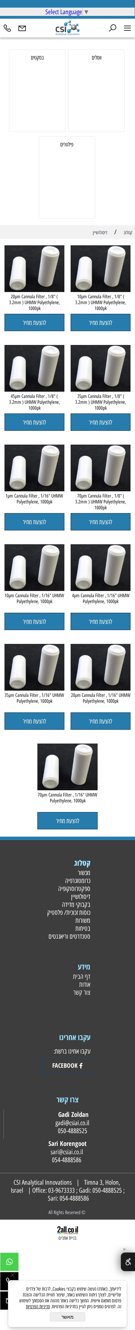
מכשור (83, 873)
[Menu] (127, 27)
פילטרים (66, 144)
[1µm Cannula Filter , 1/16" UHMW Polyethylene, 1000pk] (34, 489)
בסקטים (37, 57)
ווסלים (96, 57)
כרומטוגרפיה (76, 881)
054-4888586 (74, 1198)
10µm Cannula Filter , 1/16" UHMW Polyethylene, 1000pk (34, 598)
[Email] (22, 27)
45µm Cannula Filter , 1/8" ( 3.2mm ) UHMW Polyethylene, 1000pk (34, 402)
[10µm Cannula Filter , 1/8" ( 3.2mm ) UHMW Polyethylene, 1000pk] (100, 290)
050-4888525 (107, 1190)
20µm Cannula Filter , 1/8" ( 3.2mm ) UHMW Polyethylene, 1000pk (34, 302)
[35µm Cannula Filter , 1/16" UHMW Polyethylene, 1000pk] (34, 688)
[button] (100, 322)
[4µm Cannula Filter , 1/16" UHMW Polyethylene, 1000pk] (100, 589)
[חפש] (112, 27)
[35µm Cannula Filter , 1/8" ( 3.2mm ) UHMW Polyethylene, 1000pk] (100, 389)
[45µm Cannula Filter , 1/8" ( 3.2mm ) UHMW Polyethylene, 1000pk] (34, 389)
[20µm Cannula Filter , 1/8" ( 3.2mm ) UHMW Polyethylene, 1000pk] (34, 290)
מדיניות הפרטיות (38, 1307)
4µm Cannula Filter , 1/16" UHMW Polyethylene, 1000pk (100, 598)
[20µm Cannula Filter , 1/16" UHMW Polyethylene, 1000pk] (100, 688)
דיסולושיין (79, 897)
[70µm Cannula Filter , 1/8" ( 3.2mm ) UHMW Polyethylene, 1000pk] (100, 489)
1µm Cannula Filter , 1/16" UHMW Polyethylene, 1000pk (34, 499)
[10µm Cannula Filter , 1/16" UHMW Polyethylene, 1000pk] (34, 589)
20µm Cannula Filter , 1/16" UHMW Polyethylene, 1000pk (100, 698)
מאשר (67, 1317)
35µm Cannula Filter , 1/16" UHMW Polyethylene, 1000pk (34, 698)
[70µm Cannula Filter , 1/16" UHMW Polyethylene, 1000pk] (67, 788)
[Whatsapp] (9, 1264)
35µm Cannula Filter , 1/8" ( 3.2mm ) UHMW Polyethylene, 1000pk (100, 402)
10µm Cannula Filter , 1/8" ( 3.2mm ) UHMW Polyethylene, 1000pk (100, 302)
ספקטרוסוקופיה (73, 889)
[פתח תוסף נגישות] (128, 1261)
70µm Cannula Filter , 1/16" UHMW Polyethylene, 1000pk (67, 798)
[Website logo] (67, 27)
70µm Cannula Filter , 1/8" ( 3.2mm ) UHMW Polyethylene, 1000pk (100, 502)
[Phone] (7, 27)
